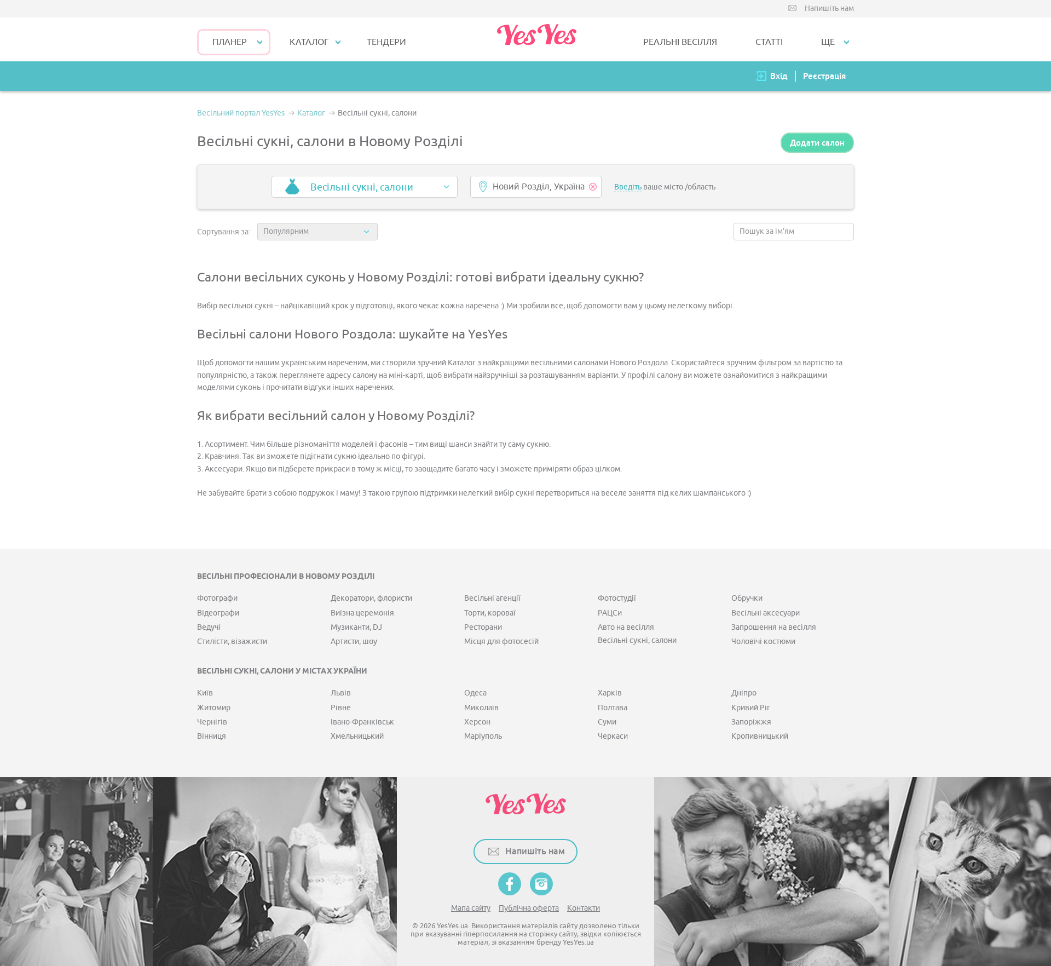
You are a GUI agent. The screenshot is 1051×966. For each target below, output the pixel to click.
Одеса (475, 693)
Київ (205, 693)
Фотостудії (617, 598)
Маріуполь (483, 736)
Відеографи (218, 613)
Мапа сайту (470, 908)
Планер (229, 42)
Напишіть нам (829, 8)
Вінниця (211, 736)
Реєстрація (824, 76)
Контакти (583, 908)
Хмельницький (357, 736)
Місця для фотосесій (501, 641)
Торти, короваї (490, 613)
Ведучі (209, 627)
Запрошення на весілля (773, 627)
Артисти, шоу (354, 641)
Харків (610, 693)
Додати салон (817, 142)
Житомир (213, 707)
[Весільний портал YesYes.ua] (536, 39)
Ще (828, 42)
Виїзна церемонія (362, 613)
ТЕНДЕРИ (386, 42)
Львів (341, 693)
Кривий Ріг (750, 707)
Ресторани (483, 627)
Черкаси (613, 736)
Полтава (612, 707)
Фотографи (217, 598)
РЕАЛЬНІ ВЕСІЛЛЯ (680, 42)
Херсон (477, 722)
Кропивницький (759, 736)
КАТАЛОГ (309, 42)
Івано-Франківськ (362, 722)
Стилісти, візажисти (232, 641)
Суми (607, 722)
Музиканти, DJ (356, 627)
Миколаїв (481, 707)
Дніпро (744, 693)
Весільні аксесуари (765, 613)
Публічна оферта (529, 908)
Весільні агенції (492, 598)
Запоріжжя (751, 722)
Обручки (747, 598)
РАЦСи (610, 613)
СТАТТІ (769, 42)
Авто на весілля (626, 627)
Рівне (341, 707)
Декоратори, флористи (371, 598)
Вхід (779, 76)
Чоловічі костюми (763, 641)
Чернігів (212, 722)
